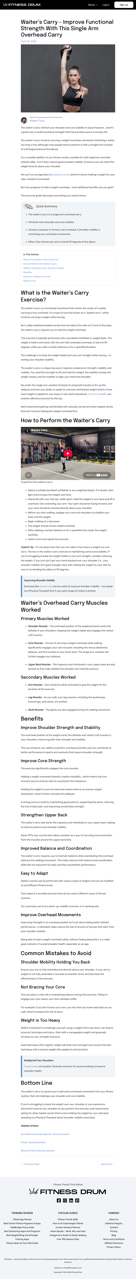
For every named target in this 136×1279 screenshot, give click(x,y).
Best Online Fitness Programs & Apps (22, 1223)
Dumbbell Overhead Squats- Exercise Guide (45, 1134)
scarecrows (46, 586)
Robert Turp (37, 120)
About (91, 4)
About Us (113, 1219)
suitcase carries (61, 174)
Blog (114, 1235)
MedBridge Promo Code (22, 1227)
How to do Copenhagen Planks (68, 1223)
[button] (123, 5)
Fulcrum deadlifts (97, 394)
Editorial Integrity (113, 1223)
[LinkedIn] (71, 1200)
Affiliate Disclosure (114, 1243)
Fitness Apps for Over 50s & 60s (22, 1243)
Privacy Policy (114, 1247)
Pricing (113, 1231)
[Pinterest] (77, 1200)
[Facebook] (59, 1200)
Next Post (108, 1164)
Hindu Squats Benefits (33, 1142)
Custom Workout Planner (68, 1227)
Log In (106, 4)
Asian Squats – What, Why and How (68, 1231)
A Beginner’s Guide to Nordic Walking (68, 1235)
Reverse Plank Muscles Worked (38, 1150)
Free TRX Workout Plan (68, 1239)
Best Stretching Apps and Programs (22, 1231)
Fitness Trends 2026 (68, 1219)
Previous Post (30, 1164)
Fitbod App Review (22, 1219)
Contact (114, 1227)
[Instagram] (65, 1200)
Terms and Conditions (114, 1239)
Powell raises (31, 1066)
